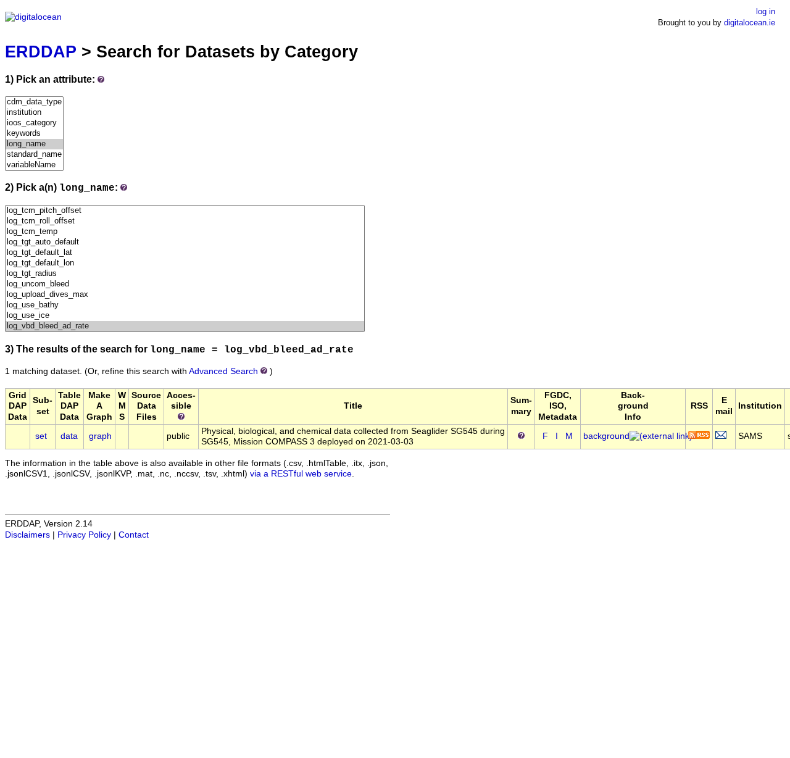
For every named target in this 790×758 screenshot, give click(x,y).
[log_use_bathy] (185, 305)
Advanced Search (223, 371)
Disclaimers (27, 534)
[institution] (34, 112)
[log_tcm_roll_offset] (185, 221)
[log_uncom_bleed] (185, 284)
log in (765, 11)
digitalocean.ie (749, 22)
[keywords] (34, 133)
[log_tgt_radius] (185, 274)
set (41, 436)
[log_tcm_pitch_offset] (185, 211)
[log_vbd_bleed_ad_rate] (185, 326)
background (606, 436)
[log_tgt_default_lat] (185, 253)
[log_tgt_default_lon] (185, 263)
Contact (133, 534)
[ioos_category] (34, 123)
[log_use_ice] (185, 315)
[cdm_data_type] (34, 102)
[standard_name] (34, 154)
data (69, 436)
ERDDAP (41, 51)
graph (100, 436)
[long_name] (34, 144)
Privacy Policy (84, 534)
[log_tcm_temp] (185, 232)
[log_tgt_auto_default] (185, 242)
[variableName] (34, 165)
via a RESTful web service (301, 473)
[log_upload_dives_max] (185, 294)
